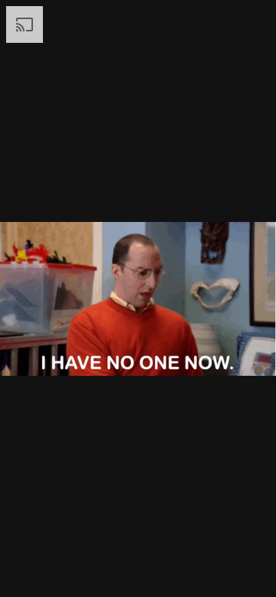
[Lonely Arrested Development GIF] (138, 298)
